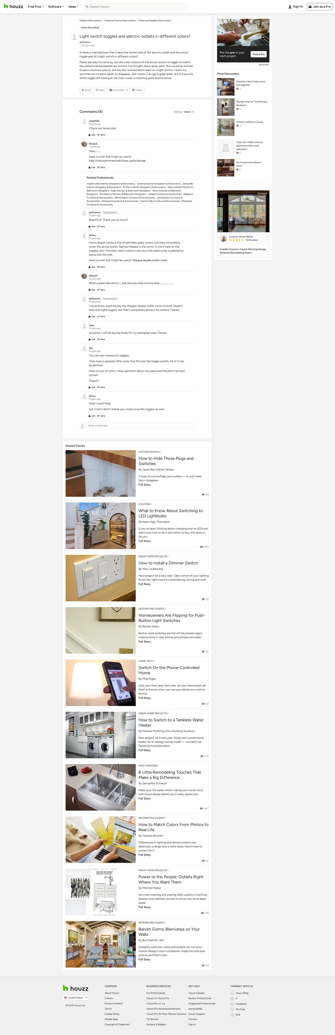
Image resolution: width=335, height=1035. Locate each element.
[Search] (87, 6)
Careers (109, 998)
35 (207, 599)
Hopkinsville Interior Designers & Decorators (111, 183)
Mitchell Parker (151, 888)
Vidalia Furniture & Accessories (165, 194)
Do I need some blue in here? (248, 164)
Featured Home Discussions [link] (120, 20)
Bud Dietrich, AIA (153, 940)
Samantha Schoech (154, 783)
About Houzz (112, 993)
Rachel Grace (150, 626)
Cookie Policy (112, 1014)
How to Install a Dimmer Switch (168, 562)
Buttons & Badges (156, 1024)
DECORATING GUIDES (151, 608)
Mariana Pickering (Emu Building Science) (168, 731)
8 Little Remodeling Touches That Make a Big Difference (170, 775)
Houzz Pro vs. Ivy (156, 1003)
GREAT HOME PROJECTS (153, 556)
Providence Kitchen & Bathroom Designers (122, 194)
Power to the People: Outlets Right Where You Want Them (171, 879)
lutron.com (109, 128)
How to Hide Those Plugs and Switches (166, 461)
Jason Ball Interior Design (158, 469)
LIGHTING (144, 504)
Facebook (241, 1003)
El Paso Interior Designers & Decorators (144, 187)
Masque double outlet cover (149, 260)
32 (207, 703)
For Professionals (156, 993)
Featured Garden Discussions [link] (155, 20)
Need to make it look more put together (250, 83)
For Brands (152, 1019)
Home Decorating (90, 27)
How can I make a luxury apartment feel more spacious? (249, 146)
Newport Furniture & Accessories (120, 201)
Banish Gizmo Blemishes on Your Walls (169, 932)
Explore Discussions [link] (91, 20)
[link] (247, 240)
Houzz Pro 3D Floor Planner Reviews (166, 1014)
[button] (184, 112)
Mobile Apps (111, 1019)
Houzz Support (196, 1014)
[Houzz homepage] (13, 6)
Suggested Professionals (202, 1003)
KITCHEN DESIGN (149, 451)
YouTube (240, 1009)
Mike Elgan (149, 678)
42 (207, 651)
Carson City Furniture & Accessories (160, 201)
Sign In (192, 1024)
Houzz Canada (196, 993)
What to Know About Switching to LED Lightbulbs (171, 513)
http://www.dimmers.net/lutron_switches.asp (117, 160)
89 (207, 494)
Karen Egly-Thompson (156, 521)
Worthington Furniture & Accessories (135, 197)
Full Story (145, 484)
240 (206, 547)
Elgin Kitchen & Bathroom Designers (131, 190)
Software (54, 7)
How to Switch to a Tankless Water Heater (171, 722)
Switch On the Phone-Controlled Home (169, 670)
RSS (238, 1014)
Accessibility (195, 1008)
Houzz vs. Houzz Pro (158, 998)
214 (206, 756)
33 (207, 965)
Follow (139, 90)
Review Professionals (200, 998)
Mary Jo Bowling (152, 569)
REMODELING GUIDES (151, 922)
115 (207, 913)
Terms (108, 1008)
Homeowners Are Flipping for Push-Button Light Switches (172, 618)
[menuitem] (36, 6)
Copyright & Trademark (117, 1024)
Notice (119, 1003)
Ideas (72, 7)
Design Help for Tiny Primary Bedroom (251, 103)
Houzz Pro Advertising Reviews (164, 1008)
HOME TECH (146, 661)
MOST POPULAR (148, 765)
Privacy (109, 1003)
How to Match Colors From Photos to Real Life (174, 827)
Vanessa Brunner (152, 835)
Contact (192, 1019)
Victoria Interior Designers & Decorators (159, 183)
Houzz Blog (242, 993)
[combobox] (135, 6)
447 (206, 808)
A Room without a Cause (249, 121)
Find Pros (34, 7)
